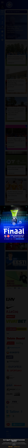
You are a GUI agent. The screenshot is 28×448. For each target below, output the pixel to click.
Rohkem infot (17, 446)
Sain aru (10, 446)
